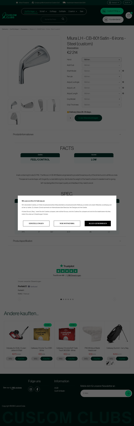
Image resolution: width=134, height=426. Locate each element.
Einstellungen (36, 223)
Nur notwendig (67, 223)
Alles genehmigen (98, 223)
